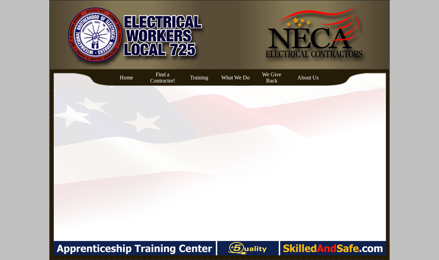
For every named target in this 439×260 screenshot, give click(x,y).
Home (126, 77)
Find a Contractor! (162, 77)
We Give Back (271, 77)
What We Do (235, 77)
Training (199, 77)
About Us (308, 77)
